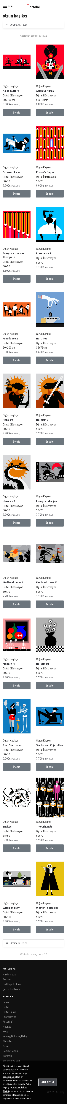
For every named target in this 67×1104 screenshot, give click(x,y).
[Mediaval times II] (50, 553)
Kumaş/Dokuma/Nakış (15, 1036)
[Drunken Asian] (17, 143)
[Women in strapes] (50, 879)
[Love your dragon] (50, 472)
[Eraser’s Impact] (50, 143)
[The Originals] (50, 797)
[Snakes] (17, 797)
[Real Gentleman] (17, 716)
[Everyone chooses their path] (17, 224)
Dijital (6, 1007)
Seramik (7, 1056)
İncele (16, 112)
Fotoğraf (8, 1021)
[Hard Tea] (50, 309)
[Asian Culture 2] (50, 61)
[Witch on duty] (17, 879)
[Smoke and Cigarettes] (50, 716)
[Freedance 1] (50, 224)
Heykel (7, 1026)
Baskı (6, 1002)
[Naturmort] (50, 634)
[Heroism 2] (50, 391)
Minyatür (7, 1041)
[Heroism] (17, 391)
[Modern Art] (17, 634)
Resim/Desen (10, 1051)
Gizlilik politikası (12, 984)
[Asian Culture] (17, 61)
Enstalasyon (9, 1017)
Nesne (6, 1046)
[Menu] (5, 6)
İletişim (7, 979)
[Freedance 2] (17, 309)
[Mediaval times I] (17, 553)
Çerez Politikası (11, 989)
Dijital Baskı (9, 1012)
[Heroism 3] (17, 472)
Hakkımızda (9, 974)
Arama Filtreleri (19, 24)
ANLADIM (47, 1082)
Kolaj (5, 1031)
